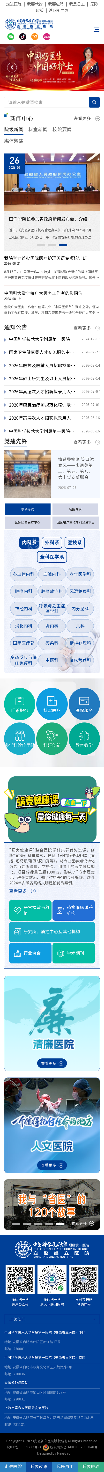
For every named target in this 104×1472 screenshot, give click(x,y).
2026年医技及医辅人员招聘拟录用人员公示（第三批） (43, 365)
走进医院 (14, 4)
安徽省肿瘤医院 (16, 1383)
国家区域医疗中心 (27, 522)
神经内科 (23, 608)
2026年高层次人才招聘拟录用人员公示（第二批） (43, 418)
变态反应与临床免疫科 (24, 660)
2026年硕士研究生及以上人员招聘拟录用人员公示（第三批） (43, 378)
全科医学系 (52, 556)
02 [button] (52, 245)
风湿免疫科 (80, 591)
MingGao (64, 1453)
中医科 (52, 660)
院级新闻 (13, 129)
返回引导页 (58, 10)
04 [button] (49, 1224)
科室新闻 (38, 129)
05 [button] (60, 1224)
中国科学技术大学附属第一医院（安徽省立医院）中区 (45, 1332)
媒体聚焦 (13, 140)
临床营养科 (80, 660)
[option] (52, 67)
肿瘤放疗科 (52, 591)
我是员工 (77, 4)
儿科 (80, 626)
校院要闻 (62, 129)
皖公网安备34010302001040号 (73, 1447)
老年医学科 (80, 574)
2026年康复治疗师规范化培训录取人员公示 (43, 405)
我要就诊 (35, 4)
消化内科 (23, 626)
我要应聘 (56, 4)
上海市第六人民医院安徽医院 (26, 1408)
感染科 (52, 643)
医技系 (74, 542)
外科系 (52, 542)
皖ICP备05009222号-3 (24, 1447)
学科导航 (27, 509)
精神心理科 (80, 643)
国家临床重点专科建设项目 (76, 522)
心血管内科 (24, 574)
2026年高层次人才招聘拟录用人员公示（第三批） (43, 391)
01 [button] (41, 245)
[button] (12, 68)
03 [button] (63, 245)
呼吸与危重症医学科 (52, 609)
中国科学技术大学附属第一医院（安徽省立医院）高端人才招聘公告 (43, 339)
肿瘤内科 (23, 591)
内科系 (29, 542)
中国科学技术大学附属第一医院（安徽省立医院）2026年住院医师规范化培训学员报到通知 (43, 431)
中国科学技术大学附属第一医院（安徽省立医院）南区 (45, 1357)
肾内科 (52, 626)
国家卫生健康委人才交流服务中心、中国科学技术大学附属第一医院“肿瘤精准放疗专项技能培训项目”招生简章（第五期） (43, 352)
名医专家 (75, 509)
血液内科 (52, 574)
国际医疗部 (24, 643)
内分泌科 (80, 608)
